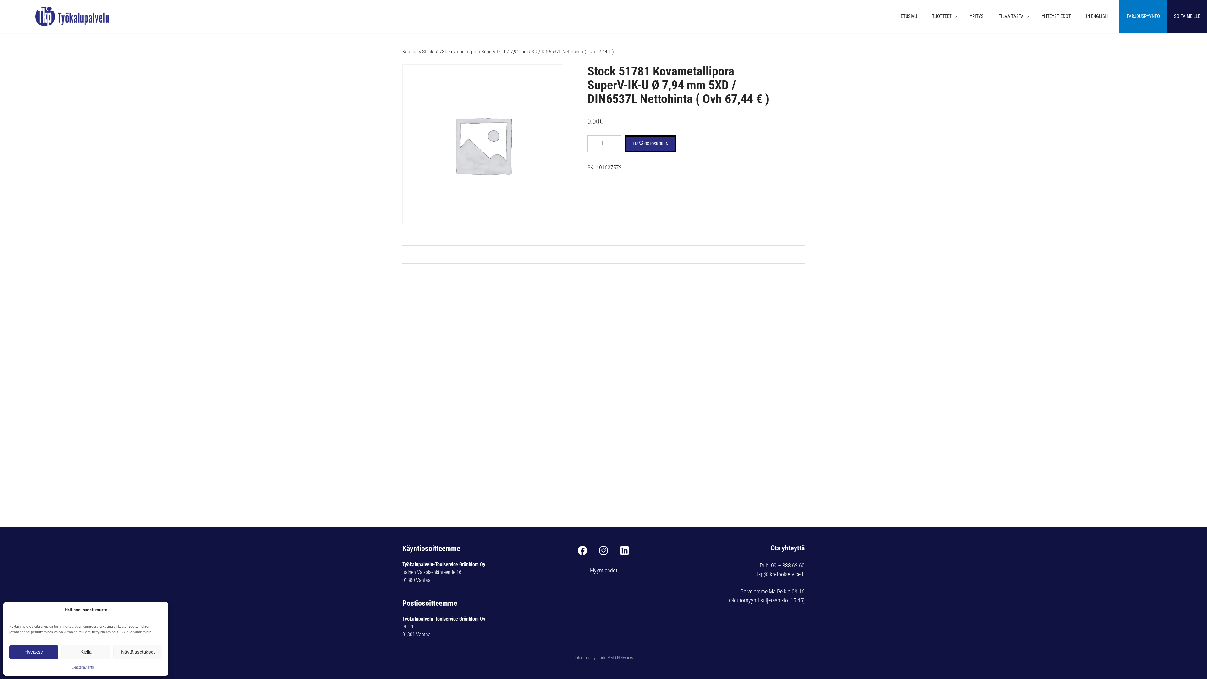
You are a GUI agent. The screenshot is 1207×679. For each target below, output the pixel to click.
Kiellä (85, 651)
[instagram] (603, 550)
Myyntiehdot (603, 570)
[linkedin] (624, 550)
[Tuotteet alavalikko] (957, 16)
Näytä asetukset (138, 651)
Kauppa (410, 52)
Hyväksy (34, 651)
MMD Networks (620, 657)
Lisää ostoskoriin (651, 143)
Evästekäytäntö (83, 667)
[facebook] (582, 550)
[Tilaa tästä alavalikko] (1029, 16)
